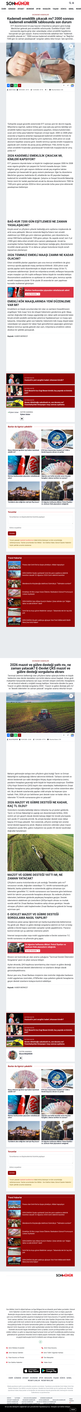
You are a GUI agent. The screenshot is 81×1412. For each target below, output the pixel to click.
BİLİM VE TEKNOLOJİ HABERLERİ (46, 1402)
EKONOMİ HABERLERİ (29, 1400)
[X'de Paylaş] (12, 85)
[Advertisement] (41, 107)
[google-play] (49, 1371)
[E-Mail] (22, 418)
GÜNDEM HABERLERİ (46, 1398)
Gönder (12, 533)
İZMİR (3, 9)
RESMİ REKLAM (47, 1380)
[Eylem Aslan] (13, 412)
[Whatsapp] (40, 1341)
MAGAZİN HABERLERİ (59, 1400)
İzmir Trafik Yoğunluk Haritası (53, 1353)
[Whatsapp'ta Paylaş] (15, 85)
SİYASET (21, 9)
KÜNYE (9, 1398)
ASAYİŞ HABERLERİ (27, 1402)
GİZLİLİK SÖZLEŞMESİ (30, 1398)
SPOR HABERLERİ (44, 1400)
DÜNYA (63, 9)
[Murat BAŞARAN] (12, 1055)
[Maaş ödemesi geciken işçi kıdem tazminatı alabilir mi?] (24, 439)
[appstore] (31, 1371)
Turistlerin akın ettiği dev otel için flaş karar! (23, 502)
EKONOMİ (30, 9)
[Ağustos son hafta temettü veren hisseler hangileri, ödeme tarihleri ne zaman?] (57, 465)
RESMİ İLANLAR (34, 1380)
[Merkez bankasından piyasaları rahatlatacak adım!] (24, 465)
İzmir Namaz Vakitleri (16, 1353)
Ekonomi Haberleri (40, 15)
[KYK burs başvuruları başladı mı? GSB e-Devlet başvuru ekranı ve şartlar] (57, 439)
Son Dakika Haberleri (15, 1362)
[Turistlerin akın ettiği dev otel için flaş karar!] (24, 491)
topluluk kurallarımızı (27, 540)
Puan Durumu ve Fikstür (16, 1357)
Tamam (73, 1409)
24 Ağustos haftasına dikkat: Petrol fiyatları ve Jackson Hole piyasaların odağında (56, 503)
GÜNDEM (11, 9)
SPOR (38, 9)
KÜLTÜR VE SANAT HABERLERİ (31, 1404)
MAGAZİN (46, 9)
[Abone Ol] (72, 85)
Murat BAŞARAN (13, 739)
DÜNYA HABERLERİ (12, 1402)
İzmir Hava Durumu (50, 1348)
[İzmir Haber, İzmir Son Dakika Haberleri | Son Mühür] (17, 3)
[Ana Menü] (73, 3)
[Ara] (70, 3)
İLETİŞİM (17, 1398)
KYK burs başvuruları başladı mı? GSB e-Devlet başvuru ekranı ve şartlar (55, 451)
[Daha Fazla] (19, 85)
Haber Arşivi (48, 1362)
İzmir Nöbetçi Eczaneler (16, 1348)
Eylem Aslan (12, 89)
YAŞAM (55, 9)
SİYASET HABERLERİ (13, 1400)
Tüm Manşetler (49, 1357)
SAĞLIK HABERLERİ (49, 1404)
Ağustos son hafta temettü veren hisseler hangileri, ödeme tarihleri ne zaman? (56, 477)
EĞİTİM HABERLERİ (12, 1404)
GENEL (71, 9)
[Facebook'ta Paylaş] (8, 85)
